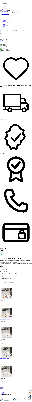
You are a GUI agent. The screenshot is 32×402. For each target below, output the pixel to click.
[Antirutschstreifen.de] (3, 11)
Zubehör (2, 27)
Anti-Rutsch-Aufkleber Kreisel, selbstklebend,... (5, 358)
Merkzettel (3, 9)
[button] (0, 38)
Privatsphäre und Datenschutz (4, 389)
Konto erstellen (5, 8)
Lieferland (4, 3)
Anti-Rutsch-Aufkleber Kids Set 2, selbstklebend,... (5, 319)
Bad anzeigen (4, 24)
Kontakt (2, 391)
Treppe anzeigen (4, 20)
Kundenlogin (3, 4)
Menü (1, 29)
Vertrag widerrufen (2, 387)
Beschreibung (3, 255)
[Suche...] (7, 10)
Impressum (3, 390)
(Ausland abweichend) (8, 119)
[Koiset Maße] (1, 40)
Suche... (10, 10)
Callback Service (3, 393)
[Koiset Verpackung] (2, 41)
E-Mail (3, 6)
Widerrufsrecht (3, 392)
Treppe (2, 19)
